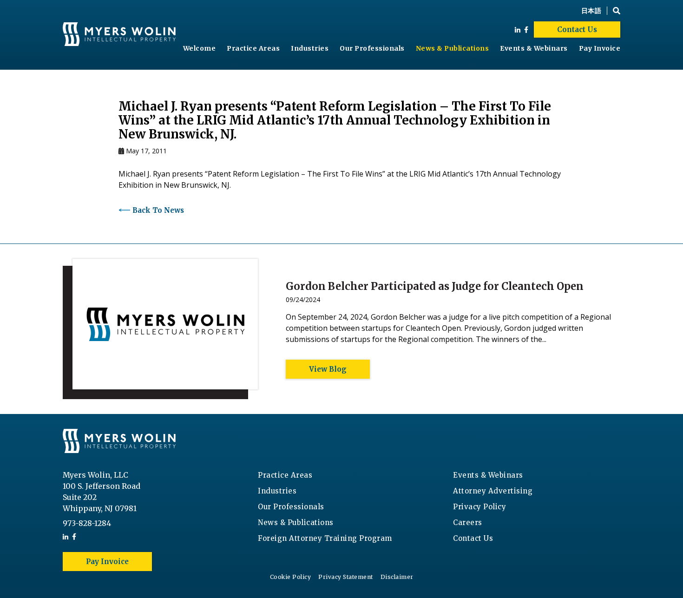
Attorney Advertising (492, 490)
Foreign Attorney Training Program (325, 538)
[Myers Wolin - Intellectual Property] (119, 35)
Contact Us (577, 29)
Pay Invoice (600, 48)
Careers (467, 522)
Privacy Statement (345, 576)
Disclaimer (397, 576)
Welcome (199, 48)
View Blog (328, 369)
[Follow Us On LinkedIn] (517, 30)
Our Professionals (372, 48)
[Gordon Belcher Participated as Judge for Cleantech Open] (160, 329)
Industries (309, 48)
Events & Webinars (534, 48)
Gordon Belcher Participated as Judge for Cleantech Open (435, 286)
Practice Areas (253, 48)
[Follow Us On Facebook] (526, 30)
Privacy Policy (479, 506)
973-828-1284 (87, 523)
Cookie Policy (290, 576)
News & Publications (452, 48)
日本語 (591, 11)
